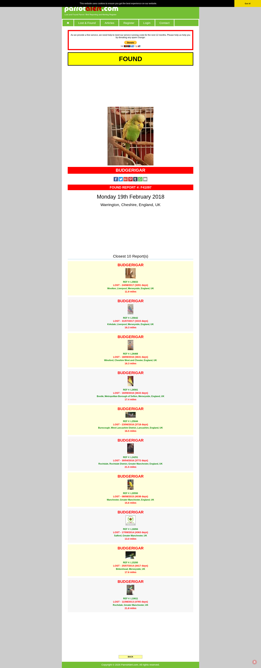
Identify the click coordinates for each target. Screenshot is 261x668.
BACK (130, 657)
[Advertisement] (165, 9)
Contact (164, 22)
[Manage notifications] (254, 662)
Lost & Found (87, 22)
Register (128, 22)
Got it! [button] (248, 3)
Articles (109, 22)
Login (146, 22)
